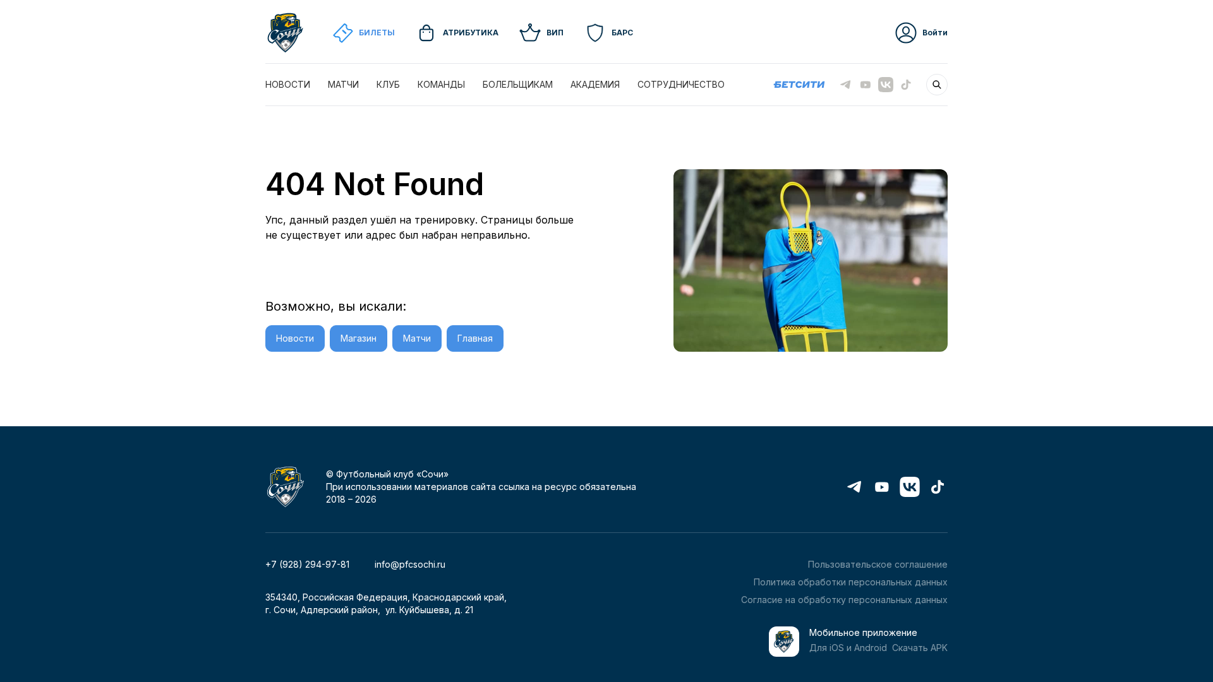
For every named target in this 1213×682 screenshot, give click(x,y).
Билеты (377, 32)
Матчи (417, 338)
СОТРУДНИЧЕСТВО (681, 84)
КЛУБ (388, 84)
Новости (295, 338)
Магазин (359, 338)
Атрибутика (470, 32)
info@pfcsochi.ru (410, 564)
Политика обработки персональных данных (851, 582)
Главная (475, 338)
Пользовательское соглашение (878, 564)
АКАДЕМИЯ (595, 84)
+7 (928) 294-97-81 (307, 564)
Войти (935, 32)
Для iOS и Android (848, 647)
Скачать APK (920, 647)
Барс (622, 32)
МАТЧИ (343, 84)
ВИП (555, 32)
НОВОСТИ (287, 84)
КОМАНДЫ (441, 84)
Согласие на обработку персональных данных (844, 599)
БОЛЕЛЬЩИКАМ (518, 84)
